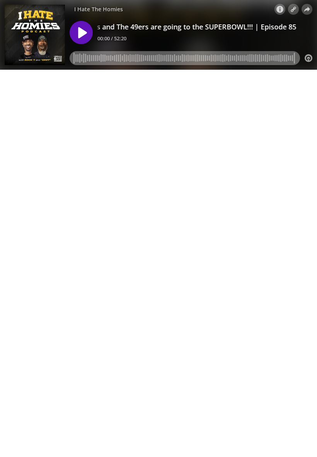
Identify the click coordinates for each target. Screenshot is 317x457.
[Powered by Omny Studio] (308, 58)
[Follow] (293, 9)
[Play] (81, 32)
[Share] (307, 9)
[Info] (279, 9)
